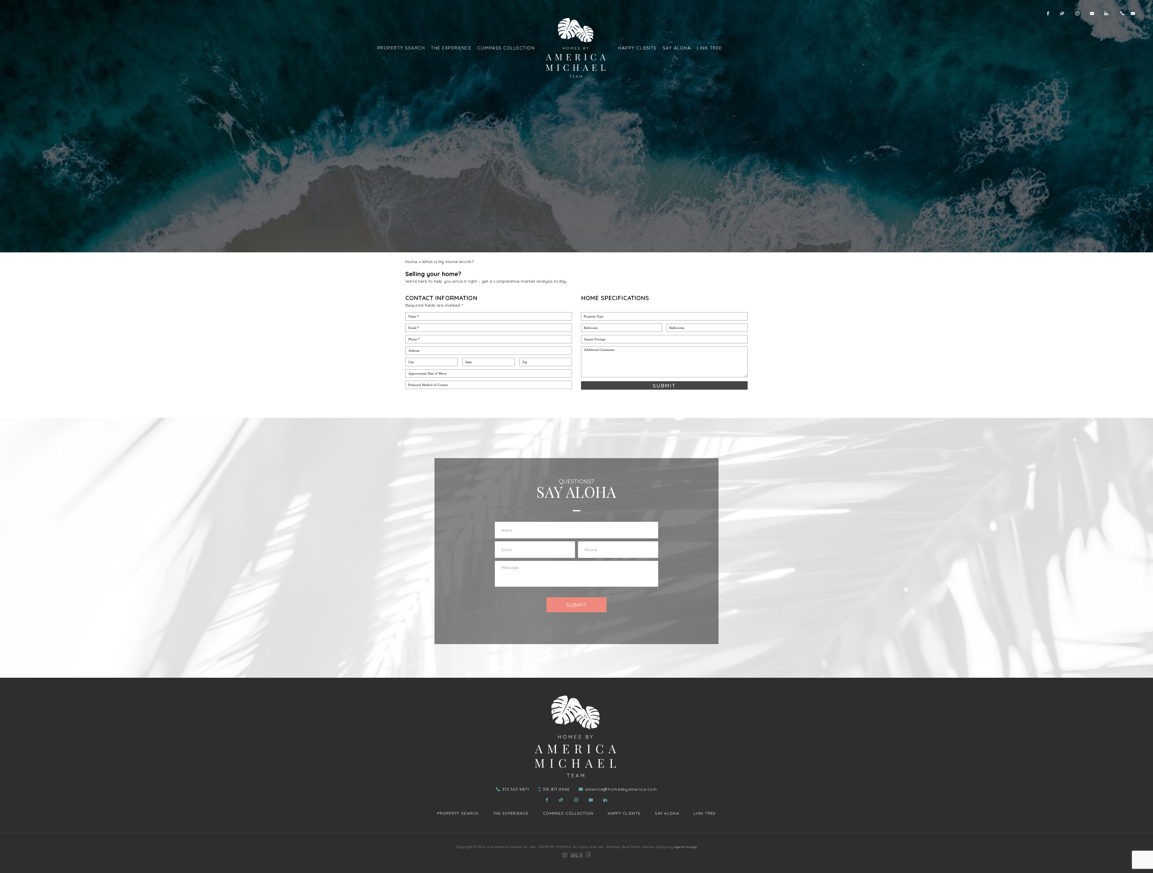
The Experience (451, 48)
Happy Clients (637, 48)
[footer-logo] (576, 736)
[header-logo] (576, 48)
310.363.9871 (515, 789)
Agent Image (685, 847)
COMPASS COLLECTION (506, 48)
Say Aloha (677, 48)
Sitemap (613, 847)
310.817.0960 (556, 789)
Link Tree (709, 48)
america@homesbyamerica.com (621, 789)
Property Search (401, 48)
